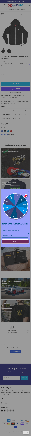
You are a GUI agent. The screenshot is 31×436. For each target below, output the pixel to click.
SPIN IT (15, 241)
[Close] (28, 191)
